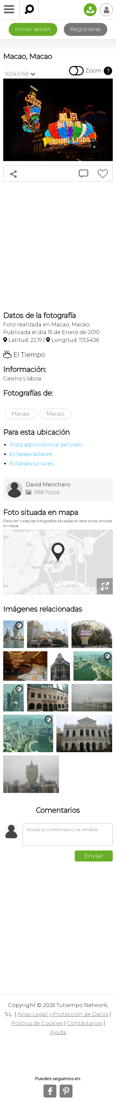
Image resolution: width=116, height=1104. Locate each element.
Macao (21, 414)
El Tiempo (24, 355)
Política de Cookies (37, 1023)
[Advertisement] (58, 246)
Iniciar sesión (33, 29)
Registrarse (85, 29)
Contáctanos (84, 1023)
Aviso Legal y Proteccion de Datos (62, 1014)
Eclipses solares (31, 454)
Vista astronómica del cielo (46, 445)
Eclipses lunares (31, 463)
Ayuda (58, 1032)
